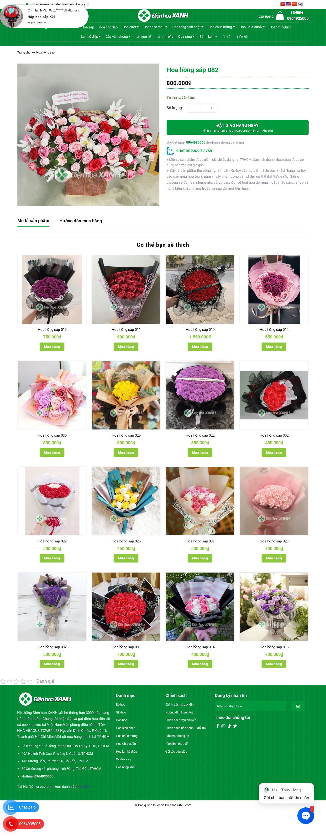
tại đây (84, 786)
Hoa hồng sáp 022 (200, 435)
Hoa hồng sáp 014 (200, 647)
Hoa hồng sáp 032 (52, 647)
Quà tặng (185, 36)
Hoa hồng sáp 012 (274, 329)
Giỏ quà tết (144, 37)
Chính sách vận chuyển (180, 720)
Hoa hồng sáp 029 (52, 541)
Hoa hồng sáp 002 (274, 435)
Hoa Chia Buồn (251, 27)
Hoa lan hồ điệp (126, 751)
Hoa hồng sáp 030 (52, 435)
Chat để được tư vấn (194, 151)
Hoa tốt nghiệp (280, 27)
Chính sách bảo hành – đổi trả (185, 728)
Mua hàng (52, 346)
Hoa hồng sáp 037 (200, 541)
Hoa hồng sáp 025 (126, 435)
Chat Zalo (27, 807)
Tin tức (227, 37)
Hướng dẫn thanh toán (180, 712)
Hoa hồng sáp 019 (52, 329)
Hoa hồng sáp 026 (126, 541)
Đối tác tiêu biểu (176, 751)
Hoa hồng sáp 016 (274, 647)
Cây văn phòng (117, 36)
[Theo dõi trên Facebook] (218, 726)
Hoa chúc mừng (220, 27)
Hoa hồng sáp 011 (126, 329)
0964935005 (195, 142)
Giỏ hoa (121, 712)
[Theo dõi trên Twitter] (235, 726)
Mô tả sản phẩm (33, 220)
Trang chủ (24, 52)
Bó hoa (120, 704)
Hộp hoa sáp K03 (42, 17)
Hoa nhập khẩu (126, 767)
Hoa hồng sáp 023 (274, 541)
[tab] (33, 221)
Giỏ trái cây (165, 37)
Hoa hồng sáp (45, 52)
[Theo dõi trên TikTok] (229, 726)
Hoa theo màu (153, 27)
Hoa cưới (129, 27)
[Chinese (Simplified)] (294, 4)
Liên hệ (242, 37)
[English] (288, 4)
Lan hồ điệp (89, 36)
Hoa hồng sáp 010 (200, 329)
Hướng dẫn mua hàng (80, 220)
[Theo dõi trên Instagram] (223, 726)
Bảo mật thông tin (177, 736)
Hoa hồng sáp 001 (126, 647)
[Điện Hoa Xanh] (163, 15)
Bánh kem (207, 36)
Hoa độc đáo (108, 27)
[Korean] (300, 4)
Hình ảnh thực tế (176, 743)
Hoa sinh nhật (125, 728)
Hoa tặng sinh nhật (186, 27)
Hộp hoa (121, 720)
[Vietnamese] (283, 4)
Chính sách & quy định (180, 704)
